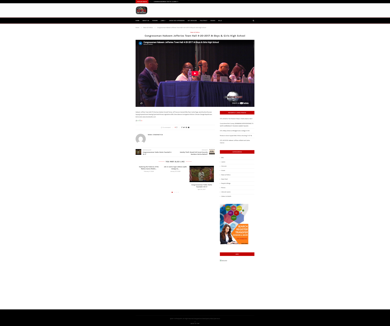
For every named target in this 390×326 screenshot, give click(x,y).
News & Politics (148, 27)
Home (137, 20)
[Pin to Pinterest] (186, 127)
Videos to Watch (226, 196)
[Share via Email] (188, 127)
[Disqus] (175, 221)
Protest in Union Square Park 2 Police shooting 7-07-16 (236, 135)
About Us (145, 20)
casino (223, 162)
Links (163, 20)
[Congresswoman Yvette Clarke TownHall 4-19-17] (202, 174)
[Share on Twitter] (184, 127)
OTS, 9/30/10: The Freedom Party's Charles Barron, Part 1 (236, 118)
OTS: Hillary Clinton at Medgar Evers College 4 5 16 (234, 130)
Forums (155, 20)
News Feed (224, 179)
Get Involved (192, 20)
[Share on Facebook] (181, 127)
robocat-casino (226, 192)
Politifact (203, 20)
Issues (212, 20)
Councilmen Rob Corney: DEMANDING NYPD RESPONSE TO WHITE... (176, 1)
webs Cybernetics (155, 135)
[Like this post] (178, 127)
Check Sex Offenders (177, 20)
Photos (223, 187)
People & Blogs (226, 183)
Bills (220, 20)
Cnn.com (224, 166)
